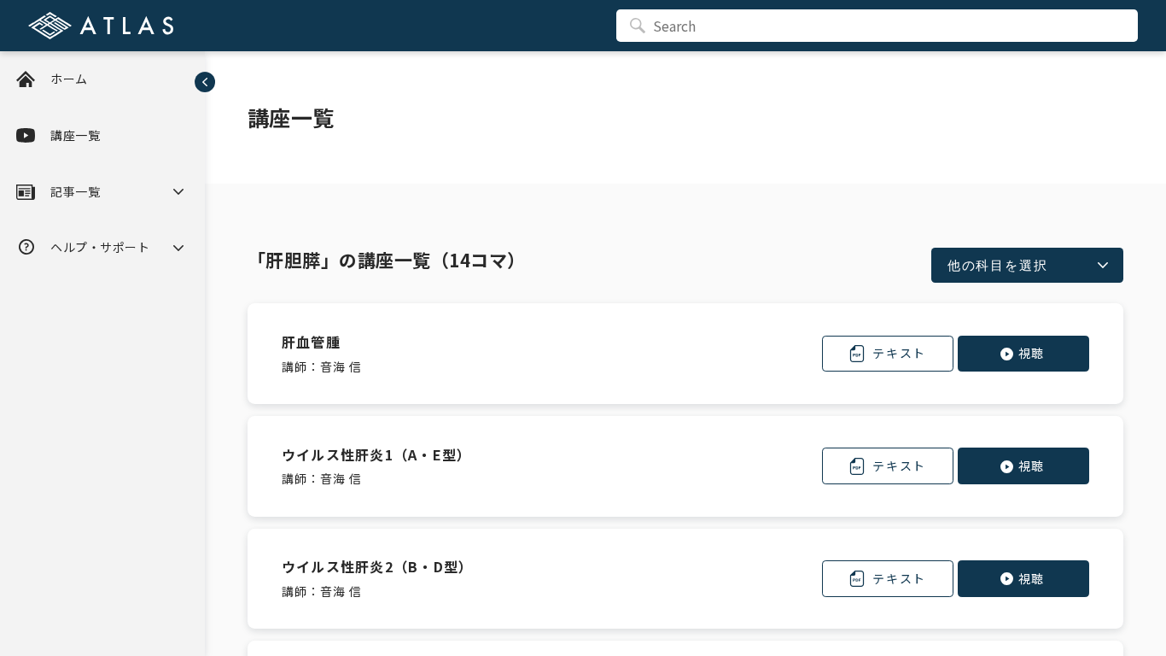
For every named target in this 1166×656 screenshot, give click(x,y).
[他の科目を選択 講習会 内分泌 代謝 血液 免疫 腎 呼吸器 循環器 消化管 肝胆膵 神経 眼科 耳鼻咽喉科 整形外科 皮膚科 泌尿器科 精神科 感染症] (1027, 265)
